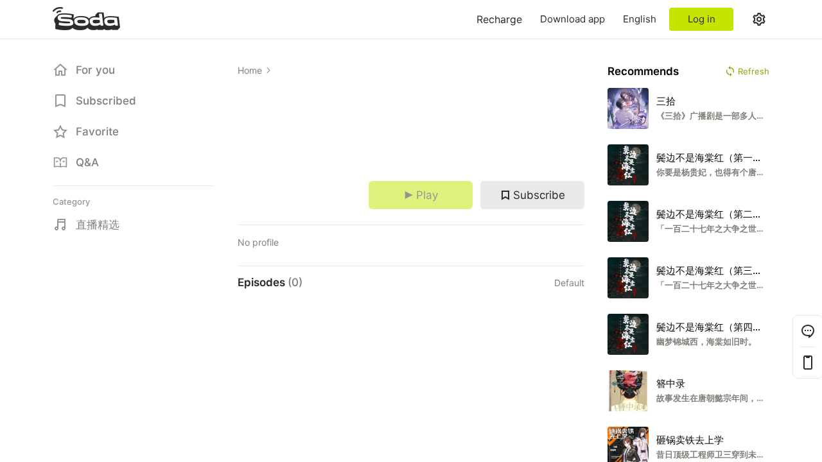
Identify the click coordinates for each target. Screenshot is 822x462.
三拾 (666, 101)
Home (250, 70)
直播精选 (97, 224)
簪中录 (670, 383)
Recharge (499, 19)
